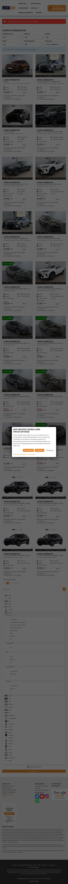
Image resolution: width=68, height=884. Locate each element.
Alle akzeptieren (28, 450)
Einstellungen (50, 450)
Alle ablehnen (39, 450)
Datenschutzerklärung (20, 454)
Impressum (31, 454)
